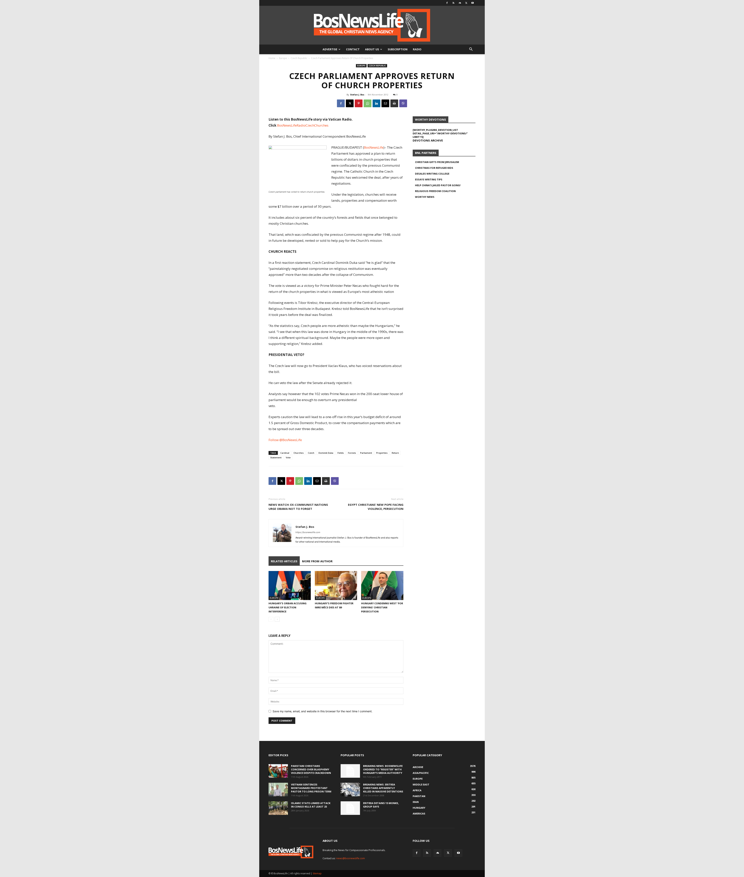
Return (395, 452)
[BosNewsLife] (372, 25)
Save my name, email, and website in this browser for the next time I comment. (322, 711)
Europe (283, 58)
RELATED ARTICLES (284, 561)
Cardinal (284, 452)
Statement (276, 457)
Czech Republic (299, 58)
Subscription (397, 49)
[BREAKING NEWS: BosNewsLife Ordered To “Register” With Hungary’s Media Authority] (350, 771)
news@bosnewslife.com (350, 858)
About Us (372, 49)
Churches (299, 452)
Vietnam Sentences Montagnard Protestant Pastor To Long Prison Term (311, 788)
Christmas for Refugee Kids (434, 168)
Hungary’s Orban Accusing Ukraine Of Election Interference (288, 607)
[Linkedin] (376, 103)
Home (272, 58)
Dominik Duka (326, 452)
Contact (353, 49)
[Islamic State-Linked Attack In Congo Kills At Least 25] (278, 808)
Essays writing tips (428, 179)
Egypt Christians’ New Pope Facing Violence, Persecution (375, 507)
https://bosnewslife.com (307, 532)
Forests (352, 452)
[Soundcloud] (460, 3)
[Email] (385, 103)
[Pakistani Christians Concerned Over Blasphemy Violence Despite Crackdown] (278, 771)
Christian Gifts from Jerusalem (437, 162)
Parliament (366, 452)
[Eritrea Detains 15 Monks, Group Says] (350, 808)
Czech (311, 452)
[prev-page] (271, 619)
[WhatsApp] (367, 103)
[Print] (394, 103)
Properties (382, 452)
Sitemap (317, 873)
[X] (466, 3)
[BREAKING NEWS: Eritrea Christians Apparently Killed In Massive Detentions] (350, 789)
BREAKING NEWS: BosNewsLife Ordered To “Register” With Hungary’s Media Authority (383, 769)
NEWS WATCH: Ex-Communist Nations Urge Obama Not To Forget (298, 507)
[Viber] (403, 103)
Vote (288, 457)
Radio (417, 49)
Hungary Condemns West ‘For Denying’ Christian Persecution (382, 607)
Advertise (330, 49)
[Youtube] (472, 3)
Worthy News (424, 197)
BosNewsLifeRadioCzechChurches (302, 125)
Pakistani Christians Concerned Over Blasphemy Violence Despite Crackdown (311, 769)
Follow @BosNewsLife (285, 440)
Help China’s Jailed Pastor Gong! (438, 185)
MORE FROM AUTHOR (317, 561)
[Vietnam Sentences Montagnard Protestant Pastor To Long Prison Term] (278, 789)
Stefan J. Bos (357, 94)
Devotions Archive (428, 140)
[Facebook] (447, 3)
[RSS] (453, 3)
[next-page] (277, 619)
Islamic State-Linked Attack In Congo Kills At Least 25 (310, 804)
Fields (341, 452)
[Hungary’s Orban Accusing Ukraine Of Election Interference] (290, 585)
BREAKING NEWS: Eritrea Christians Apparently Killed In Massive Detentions (383, 788)
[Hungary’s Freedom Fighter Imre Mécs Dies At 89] (336, 585)
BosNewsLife (373, 147)
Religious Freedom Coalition (435, 191)
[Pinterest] (359, 103)
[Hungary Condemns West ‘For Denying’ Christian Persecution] (382, 585)
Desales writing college (432, 173)
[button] (470, 49)
